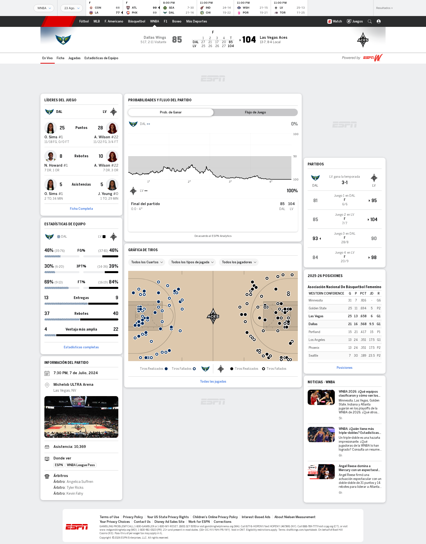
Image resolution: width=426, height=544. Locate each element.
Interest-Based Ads (256, 517)
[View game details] (345, 200)
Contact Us (142, 522)
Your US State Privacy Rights (168, 517)
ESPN (58, 21)
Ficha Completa (81, 209)
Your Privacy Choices (115, 522)
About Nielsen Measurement (295, 517)
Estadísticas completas (81, 347)
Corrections (222, 522)
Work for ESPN (199, 522)
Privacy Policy (133, 517)
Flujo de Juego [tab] (255, 112)
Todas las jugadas (213, 381)
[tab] (170, 112)
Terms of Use (109, 517)
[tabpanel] (213, 178)
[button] (370, 21)
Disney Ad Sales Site (169, 522)
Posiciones (345, 367)
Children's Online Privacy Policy (215, 517)
